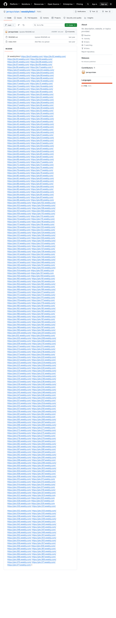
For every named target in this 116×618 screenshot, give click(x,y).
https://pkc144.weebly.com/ (43, 257)
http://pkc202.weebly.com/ (19, 335)
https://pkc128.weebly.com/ (43, 238)
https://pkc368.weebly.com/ (19, 559)
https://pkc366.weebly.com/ (19, 557)
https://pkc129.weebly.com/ (19, 240)
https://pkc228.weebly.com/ (44, 368)
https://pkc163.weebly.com (43, 281)
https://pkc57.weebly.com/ (42, 143)
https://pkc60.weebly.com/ (18, 148)
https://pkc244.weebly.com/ (44, 389)
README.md (13, 37)
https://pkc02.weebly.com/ (42, 70)
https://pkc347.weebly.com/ (44, 529)
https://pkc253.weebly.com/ (19, 403)
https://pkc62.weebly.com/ (18, 151)
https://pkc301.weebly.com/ (44, 465)
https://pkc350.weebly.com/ (19, 535)
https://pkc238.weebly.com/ (44, 381)
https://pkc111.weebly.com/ (18, 216)
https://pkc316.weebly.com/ (19, 487)
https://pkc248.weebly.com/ (44, 395)
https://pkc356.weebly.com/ (19, 543)
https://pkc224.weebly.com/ (44, 362)
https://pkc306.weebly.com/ (19, 473)
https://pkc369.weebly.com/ (44, 559)
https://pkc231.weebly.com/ (19, 373)
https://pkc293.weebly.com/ (44, 455)
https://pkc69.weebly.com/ (42, 159)
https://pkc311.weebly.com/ (43, 479)
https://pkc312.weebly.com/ (19, 482)
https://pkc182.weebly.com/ (19, 308)
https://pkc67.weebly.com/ (42, 156)
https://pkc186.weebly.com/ (19, 314)
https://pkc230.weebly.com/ (44, 371)
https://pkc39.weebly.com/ (42, 119)
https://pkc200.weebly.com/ (19, 333)
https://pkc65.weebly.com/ (42, 154)
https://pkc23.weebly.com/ (18, 100)
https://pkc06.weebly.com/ (42, 75)
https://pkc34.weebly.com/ (18, 113)
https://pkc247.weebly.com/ (19, 395)
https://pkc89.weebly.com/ (42, 186)
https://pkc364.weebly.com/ (19, 554)
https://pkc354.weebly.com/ (19, 540)
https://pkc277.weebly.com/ (44, 436)
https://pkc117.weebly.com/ (18, 224)
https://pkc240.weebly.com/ (44, 384)
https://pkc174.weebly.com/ (19, 297)
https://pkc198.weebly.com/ (19, 330)
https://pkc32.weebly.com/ (41, 110)
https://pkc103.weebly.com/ (19, 205)
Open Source (53, 4)
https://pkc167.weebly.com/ (43, 287)
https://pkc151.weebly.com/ (43, 265)
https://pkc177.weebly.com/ (43, 300)
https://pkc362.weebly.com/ (19, 551)
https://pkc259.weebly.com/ (19, 411)
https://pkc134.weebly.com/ (19, 246)
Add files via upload (42, 42)
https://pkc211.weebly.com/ (19, 346)
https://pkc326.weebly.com (19, 501)
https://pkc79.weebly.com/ (42, 173)
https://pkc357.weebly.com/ (44, 543)
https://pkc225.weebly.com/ (19, 365)
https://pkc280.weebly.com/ (19, 441)
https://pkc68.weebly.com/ (18, 159)
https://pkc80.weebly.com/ (18, 175)
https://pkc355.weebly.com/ (44, 540)
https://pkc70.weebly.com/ (18, 162)
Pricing (80, 4)
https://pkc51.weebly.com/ (42, 135)
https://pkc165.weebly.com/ (43, 284)
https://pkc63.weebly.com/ (42, 151)
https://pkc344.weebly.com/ (19, 527)
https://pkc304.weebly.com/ (19, 471)
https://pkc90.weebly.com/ (18, 189)
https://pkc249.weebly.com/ (19, 398)
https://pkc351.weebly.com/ (44, 535)
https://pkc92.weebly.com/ (18, 192)
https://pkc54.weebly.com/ (18, 140)
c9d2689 (54, 32)
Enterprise (67, 4)
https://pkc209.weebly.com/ (19, 343)
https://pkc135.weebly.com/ (43, 246)
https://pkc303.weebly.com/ (44, 468)
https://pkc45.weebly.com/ (42, 127)
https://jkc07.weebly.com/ (18, 64)
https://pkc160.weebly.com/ (19, 278)
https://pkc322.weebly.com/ (19, 495)
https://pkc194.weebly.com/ (19, 324)
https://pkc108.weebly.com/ (43, 211)
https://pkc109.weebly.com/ (19, 213)
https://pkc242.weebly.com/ (44, 387)
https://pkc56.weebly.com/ (18, 143)
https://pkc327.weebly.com (42, 501)
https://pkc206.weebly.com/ (44, 338)
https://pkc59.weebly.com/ (42, 146)
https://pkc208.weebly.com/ (44, 341)
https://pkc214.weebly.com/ (43, 349)
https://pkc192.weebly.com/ (19, 322)
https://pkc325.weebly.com (43, 498)
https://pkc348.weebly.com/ (19, 532)
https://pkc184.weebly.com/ (19, 311)
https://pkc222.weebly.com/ (44, 360)
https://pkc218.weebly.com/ (43, 354)
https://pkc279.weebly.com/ (44, 438)
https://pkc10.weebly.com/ (42, 81)
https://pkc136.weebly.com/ (19, 249)
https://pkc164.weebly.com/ (19, 284)
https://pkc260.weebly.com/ (44, 411)
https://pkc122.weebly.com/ (43, 230)
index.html (12, 42)
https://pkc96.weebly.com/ (18, 197)
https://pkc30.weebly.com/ (42, 108)
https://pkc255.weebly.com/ (19, 406)
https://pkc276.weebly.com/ (19, 436)
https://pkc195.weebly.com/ (43, 324)
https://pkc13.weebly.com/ (18, 86)
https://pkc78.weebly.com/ (18, 173)
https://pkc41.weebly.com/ (42, 121)
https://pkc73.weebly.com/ (42, 165)
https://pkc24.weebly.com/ (42, 100)
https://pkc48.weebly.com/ (18, 132)
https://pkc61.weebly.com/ (42, 148)
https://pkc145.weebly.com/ (19, 259)
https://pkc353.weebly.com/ (44, 538)
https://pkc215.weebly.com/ (19, 352)
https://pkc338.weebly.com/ (19, 519)
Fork (94, 11)
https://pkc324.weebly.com (19, 498)
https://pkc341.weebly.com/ (44, 521)
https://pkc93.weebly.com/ (42, 192)
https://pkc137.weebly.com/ (43, 249)
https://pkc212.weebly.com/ (43, 346)
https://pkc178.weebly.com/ (19, 303)
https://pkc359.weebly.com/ (43, 546)
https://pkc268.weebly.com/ (19, 425)
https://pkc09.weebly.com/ (18, 81)
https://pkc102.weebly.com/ (44, 203)
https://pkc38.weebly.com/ (18, 119)
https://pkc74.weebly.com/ (18, 167)
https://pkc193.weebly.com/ (44, 322)
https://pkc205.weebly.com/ (19, 338)
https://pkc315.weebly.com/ (43, 484)
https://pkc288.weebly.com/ (44, 449)
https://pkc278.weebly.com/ (19, 438)
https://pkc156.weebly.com (18, 273)
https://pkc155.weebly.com (42, 270)
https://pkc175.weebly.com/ (43, 297)
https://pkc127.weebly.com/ (19, 238)
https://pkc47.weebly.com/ (42, 129)
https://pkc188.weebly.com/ (19, 316)
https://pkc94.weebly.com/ (18, 194)
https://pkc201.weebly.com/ (44, 333)
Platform (14, 4)
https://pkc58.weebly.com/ (18, 146)
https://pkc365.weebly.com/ (44, 554)
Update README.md (26, 32)
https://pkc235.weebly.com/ (19, 379)
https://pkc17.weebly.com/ (18, 91)
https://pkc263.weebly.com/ (19, 417)
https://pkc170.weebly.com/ (19, 292)
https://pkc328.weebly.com (19, 503)
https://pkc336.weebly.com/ (19, 516)
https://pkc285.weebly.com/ (19, 446)
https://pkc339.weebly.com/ (44, 519)
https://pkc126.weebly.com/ (43, 235)
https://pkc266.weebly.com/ (44, 419)
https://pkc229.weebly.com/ (19, 371)
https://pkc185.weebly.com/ (43, 311)
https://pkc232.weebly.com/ (44, 373)
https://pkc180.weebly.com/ (19, 305)
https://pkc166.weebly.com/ (19, 287)
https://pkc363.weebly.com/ (44, 551)
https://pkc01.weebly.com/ (19, 70)
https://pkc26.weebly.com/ (42, 102)
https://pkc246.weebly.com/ (44, 392)
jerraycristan (12, 11)
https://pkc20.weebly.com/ (42, 94)
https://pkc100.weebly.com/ (19, 203)
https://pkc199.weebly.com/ (44, 330)
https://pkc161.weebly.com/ (43, 278)
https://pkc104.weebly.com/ (43, 205)
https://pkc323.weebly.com (44, 495)
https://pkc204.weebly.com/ (43, 335)
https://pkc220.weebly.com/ (44, 357)
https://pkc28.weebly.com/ (42, 105)
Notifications (82, 11)
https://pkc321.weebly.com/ (44, 492)
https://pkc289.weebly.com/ (19, 452)
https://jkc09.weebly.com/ (18, 67)
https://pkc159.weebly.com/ (43, 276)
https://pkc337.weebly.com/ (44, 516)
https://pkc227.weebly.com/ (19, 368)
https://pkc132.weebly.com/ (19, 232)
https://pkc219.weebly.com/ (19, 357)
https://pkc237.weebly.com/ (19, 381)
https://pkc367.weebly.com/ (44, 557)
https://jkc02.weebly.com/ (55, 56)
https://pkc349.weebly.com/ (44, 532)
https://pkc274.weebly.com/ (19, 433)
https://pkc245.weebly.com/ (19, 392)
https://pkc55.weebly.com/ (42, 140)
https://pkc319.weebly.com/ (44, 490)
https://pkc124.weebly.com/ (43, 232)
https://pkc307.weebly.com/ (44, 473)
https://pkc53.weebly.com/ (42, 137)
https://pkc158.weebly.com (18, 276)
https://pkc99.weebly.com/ (42, 200)
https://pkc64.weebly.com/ (18, 154)
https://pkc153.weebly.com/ (44, 268)
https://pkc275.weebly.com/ (44, 433)
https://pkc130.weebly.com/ (44, 240)
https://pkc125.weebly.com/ (19, 235)
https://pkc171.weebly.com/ (43, 292)
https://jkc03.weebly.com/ (18, 59)
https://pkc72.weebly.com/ (18, 165)
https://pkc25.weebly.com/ (18, 102)
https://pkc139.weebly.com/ (44, 251)
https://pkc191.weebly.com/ (43, 319)
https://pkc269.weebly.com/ (44, 425)
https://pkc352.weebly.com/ (19, 538)
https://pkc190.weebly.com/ (19, 319)
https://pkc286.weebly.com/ (44, 446)
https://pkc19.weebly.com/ (18, 94)
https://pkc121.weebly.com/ (19, 230)
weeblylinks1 (28, 11)
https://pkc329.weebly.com (43, 503)
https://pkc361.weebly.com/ (44, 548)
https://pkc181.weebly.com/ (43, 305)
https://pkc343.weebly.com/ (44, 524)
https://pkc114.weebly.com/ (19, 219)
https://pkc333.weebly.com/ (44, 511)
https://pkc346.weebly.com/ (19, 529)
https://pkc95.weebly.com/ (42, 194)
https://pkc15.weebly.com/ (18, 89)
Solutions (26, 4)
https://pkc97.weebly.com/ (42, 197)
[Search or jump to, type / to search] (88, 4)
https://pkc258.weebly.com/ (44, 408)
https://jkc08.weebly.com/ (41, 64)
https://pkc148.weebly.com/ (43, 262)
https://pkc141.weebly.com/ (19, 254)
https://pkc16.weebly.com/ (42, 89)
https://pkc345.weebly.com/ (44, 527)
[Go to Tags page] (23, 25)
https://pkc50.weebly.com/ (18, 135)
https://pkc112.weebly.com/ (19, 221)
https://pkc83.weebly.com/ (42, 178)
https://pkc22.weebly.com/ (41, 97)
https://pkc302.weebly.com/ (19, 468)
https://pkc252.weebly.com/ (44, 400)
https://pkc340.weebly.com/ (19, 521)
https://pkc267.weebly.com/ (44, 422)
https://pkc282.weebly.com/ (19, 444)
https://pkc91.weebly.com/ (42, 189)
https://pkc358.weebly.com (19, 546)
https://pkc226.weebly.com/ (44, 365)
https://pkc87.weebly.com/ (42, 184)
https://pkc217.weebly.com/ (19, 354)
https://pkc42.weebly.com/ (18, 124)
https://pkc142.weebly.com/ (43, 254)
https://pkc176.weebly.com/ (19, 300)
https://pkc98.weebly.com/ (18, 200)
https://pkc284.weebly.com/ (44, 444)
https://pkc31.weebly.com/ (18, 110)
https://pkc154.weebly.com (18, 270)
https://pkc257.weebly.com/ (19, 408)
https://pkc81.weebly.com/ (42, 175)
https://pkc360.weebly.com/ (19, 548)
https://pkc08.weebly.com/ (42, 78)
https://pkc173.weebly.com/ (43, 295)
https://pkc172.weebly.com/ (19, 295)
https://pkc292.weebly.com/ (19, 455)
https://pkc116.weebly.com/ (43, 221)
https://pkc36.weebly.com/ (18, 116)
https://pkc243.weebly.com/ (19, 389)
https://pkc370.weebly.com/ (19, 562)
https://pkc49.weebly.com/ (42, 132)
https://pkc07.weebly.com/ (18, 78)
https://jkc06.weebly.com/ (41, 62)
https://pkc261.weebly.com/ (19, 414)
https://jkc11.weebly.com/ (41, 67)
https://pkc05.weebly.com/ (18, 75)
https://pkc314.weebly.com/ (19, 484)
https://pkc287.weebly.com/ (19, 449)
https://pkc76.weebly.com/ (18, 170)
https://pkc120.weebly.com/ (43, 227)
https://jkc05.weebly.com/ (18, 62)
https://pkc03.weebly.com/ (18, 72)
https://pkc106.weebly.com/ (43, 208)
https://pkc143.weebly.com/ (19, 257)
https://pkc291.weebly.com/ (44, 452)
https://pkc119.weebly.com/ (19, 227)
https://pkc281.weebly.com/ (44, 441)
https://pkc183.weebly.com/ (44, 308)
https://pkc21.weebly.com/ (18, 97)
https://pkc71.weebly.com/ (42, 162)
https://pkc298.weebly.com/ (19, 463)
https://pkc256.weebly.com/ (44, 406)
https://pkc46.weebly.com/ (18, 129)
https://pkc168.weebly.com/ (19, 289)
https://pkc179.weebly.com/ (43, 303)
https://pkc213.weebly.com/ (19, 349)
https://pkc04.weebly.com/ (42, 72)
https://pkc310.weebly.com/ (19, 479)
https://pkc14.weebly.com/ (42, 86)
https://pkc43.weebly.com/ (42, 124)
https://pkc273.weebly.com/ (44, 430)
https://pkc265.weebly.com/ (19, 419)
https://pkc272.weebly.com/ (19, 430)
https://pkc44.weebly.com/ (18, 127)
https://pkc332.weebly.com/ (19, 511)
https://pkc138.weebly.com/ (19, 251)
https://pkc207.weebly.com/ (19, 341)
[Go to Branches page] (18, 25)
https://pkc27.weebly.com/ (18, 105)
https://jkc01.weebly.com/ (32, 56)
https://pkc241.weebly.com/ (19, 387)
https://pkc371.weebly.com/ (44, 562)
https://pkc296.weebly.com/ (19, 460)
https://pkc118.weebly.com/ (42, 224)
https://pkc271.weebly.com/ (44, 427)
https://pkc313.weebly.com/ (44, 482)
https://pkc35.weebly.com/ (42, 113)
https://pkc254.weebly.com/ (44, 403)
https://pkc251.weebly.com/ (19, 400)
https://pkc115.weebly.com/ (43, 219)
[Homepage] (5, 4)
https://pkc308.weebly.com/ (19, 476)
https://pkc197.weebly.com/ (43, 327)
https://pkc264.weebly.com (43, 417)
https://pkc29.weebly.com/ (18, 108)
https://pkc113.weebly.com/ (42, 216)
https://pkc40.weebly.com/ (18, 121)
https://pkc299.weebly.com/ (44, 463)
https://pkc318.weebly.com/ (19, 490)
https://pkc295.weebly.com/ (44, 457)
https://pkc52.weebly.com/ (18, 137)
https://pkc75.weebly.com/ (42, 167)
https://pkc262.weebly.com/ (44, 414)
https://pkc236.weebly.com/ (44, 379)
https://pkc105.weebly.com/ (19, 208)
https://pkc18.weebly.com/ (41, 91)
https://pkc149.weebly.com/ (19, 265)
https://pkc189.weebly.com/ (44, 316)
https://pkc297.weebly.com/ (44, 460)
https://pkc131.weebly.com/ (19, 243)
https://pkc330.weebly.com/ (19, 506)
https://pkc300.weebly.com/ (19, 465)
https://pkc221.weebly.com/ (19, 360)
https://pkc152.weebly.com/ (19, 268)
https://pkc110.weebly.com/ (43, 213)
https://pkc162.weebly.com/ (19, 281)
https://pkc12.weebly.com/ (41, 83)
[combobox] (49, 25)
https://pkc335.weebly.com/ (44, 513)
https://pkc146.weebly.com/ (43, 259)
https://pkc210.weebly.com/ (44, 343)
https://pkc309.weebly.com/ (44, 476)
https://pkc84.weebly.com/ (18, 181)
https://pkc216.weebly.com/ (43, 352)
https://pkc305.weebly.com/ (44, 471)
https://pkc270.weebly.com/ (19, 427)
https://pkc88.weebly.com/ (18, 186)
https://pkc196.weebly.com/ (19, 327)
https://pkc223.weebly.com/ (19, 362)
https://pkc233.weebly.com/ (19, 376)
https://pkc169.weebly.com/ (44, 289)
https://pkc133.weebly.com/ (43, 243)
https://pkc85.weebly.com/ (42, 181)
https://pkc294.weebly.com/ (19, 457)
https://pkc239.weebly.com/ (19, 384)
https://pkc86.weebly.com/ (18, 184)
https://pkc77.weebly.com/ (42, 170)
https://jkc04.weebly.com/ (41, 59)
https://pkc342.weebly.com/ (19, 524)
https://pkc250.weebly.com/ (44, 398)
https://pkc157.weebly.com (42, 273)
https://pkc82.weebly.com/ (18, 178)
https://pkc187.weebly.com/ (43, 314)
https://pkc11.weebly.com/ (18, 83)
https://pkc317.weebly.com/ (43, 487)
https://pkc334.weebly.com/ (19, 513)
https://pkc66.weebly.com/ (18, 156)
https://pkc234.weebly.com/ (44, 376)
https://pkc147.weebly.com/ (19, 262)
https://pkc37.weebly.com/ (42, 116)
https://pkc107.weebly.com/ (19, 211)
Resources (39, 4)
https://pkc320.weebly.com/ (19, 492)
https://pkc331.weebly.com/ (44, 506)
